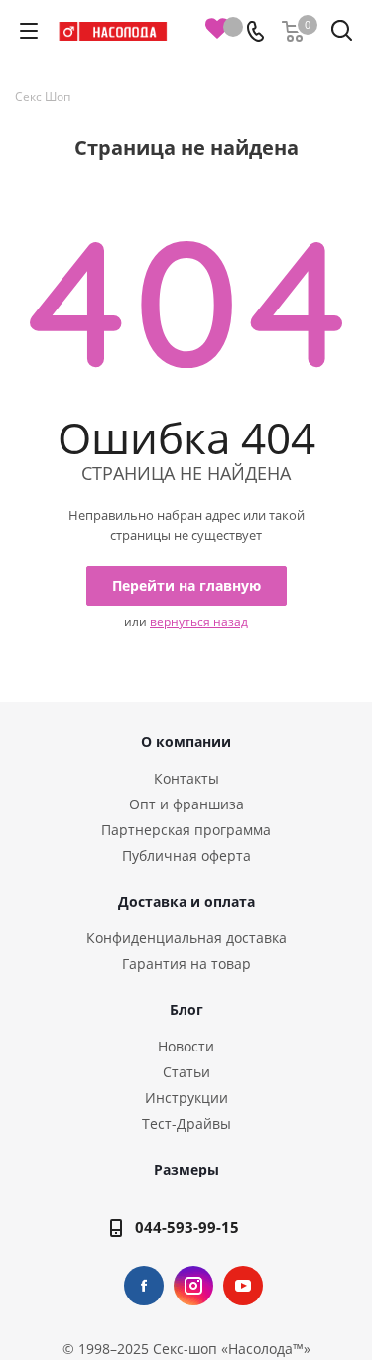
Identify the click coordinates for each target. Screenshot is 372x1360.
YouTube (243, 1285)
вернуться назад (199, 621)
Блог (186, 1009)
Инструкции (186, 1097)
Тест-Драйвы (186, 1123)
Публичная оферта (186, 855)
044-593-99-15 (187, 1227)
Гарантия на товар (186, 963)
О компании (186, 741)
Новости (186, 1046)
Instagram (193, 1285)
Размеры (186, 1169)
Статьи (186, 1071)
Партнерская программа (186, 829)
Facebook (144, 1285)
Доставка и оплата (186, 901)
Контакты (186, 778)
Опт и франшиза (186, 804)
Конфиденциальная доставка (186, 937)
